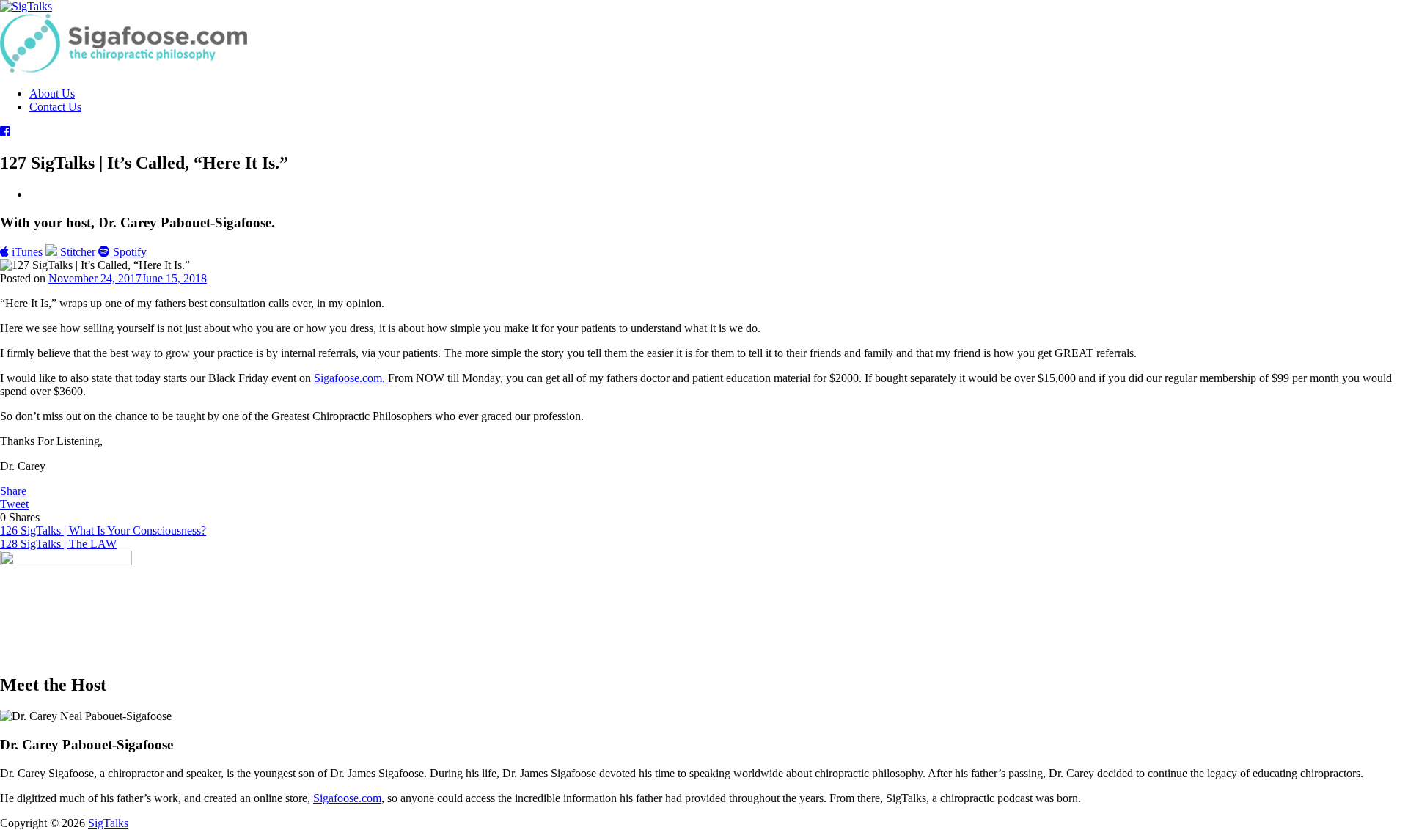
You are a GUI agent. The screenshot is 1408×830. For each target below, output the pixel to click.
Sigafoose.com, (351, 378)
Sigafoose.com (347, 798)
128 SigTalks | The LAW (58, 543)
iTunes (26, 252)
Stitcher (76, 252)
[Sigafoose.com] (123, 68)
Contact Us (55, 106)
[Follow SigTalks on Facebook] (5, 131)
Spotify (128, 252)
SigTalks (108, 823)
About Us (52, 93)
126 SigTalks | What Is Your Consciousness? (103, 530)
